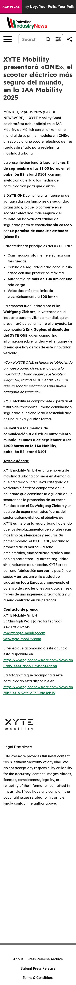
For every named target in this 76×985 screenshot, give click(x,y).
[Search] (48, 39)
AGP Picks (11, 7)
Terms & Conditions (38, 978)
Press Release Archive (45, 959)
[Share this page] (70, 39)
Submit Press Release (38, 968)
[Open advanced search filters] (58, 39)
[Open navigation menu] (7, 39)
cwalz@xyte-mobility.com (24, 633)
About (18, 959)
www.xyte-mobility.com (22, 639)
